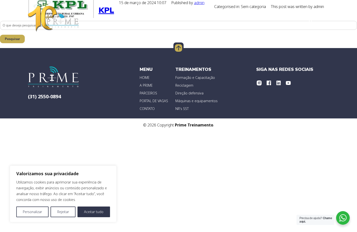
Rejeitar (63, 211)
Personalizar (32, 211)
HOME (144, 77)
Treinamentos (182, 19)
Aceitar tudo (93, 211)
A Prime (154, 19)
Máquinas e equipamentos (196, 101)
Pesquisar (12, 39)
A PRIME (146, 85)
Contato (293, 19)
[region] (63, 194)
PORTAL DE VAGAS (154, 101)
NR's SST (182, 108)
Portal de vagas (261, 19)
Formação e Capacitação (195, 77)
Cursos (321, 19)
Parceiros (213, 19)
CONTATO (147, 108)
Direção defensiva (189, 93)
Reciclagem (184, 85)
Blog (234, 19)
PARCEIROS (148, 93)
